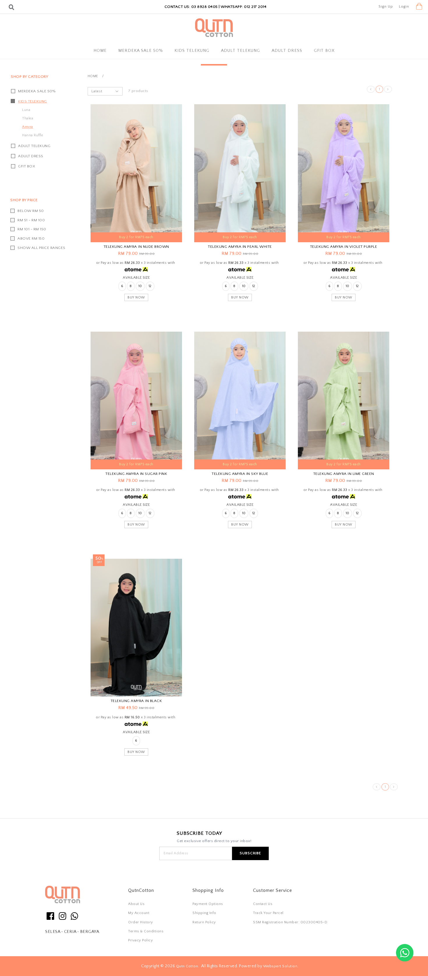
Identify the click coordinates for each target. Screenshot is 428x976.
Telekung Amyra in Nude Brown (136, 247)
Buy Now (136, 297)
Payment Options (207, 904)
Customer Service (272, 890)
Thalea (27, 118)
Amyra (27, 127)
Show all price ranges (41, 248)
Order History (140, 922)
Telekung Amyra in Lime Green (343, 474)
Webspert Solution (280, 966)
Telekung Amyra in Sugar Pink (136, 474)
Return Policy (204, 922)
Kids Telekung (191, 50)
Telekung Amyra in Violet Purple (343, 247)
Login (404, 6)
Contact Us (262, 904)
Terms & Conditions (145, 931)
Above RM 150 (31, 238)
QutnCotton (141, 890)
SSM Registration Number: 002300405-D (290, 922)
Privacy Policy (140, 940)
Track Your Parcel (268, 913)
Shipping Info (204, 913)
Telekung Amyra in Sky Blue (240, 474)
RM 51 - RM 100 (31, 220)
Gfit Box (324, 50)
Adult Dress (287, 50)
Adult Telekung (240, 50)
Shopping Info (208, 890)
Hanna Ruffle (32, 135)
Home (100, 50)
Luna (26, 110)
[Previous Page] (371, 89)
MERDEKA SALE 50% (140, 50)
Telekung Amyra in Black (136, 701)
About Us (136, 904)
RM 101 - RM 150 (31, 229)
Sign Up (386, 6)
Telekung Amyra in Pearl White (240, 247)
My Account (138, 913)
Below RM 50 (30, 211)
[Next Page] (388, 89)
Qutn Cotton (187, 966)
